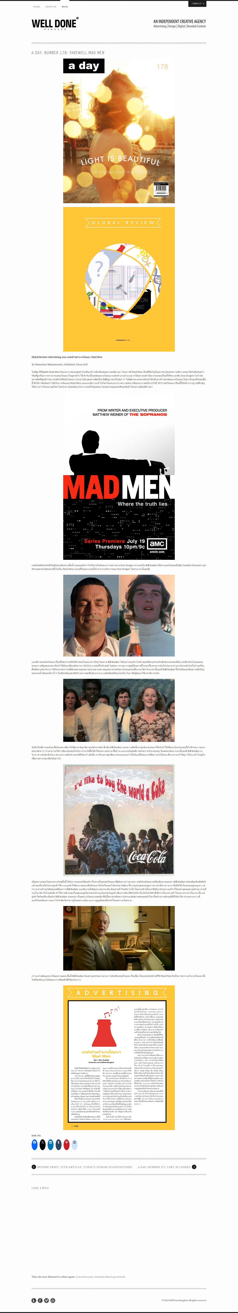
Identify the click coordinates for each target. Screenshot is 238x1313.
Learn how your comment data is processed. (101, 1276)
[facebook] (41, 1300)
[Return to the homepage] (119, 24)
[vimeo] (47, 1300)
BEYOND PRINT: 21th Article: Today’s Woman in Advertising (84, 1167)
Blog (65, 6)
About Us (50, 6)
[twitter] (35, 1300)
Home (36, 6)
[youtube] (54, 1300)
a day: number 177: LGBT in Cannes (164, 1167)
